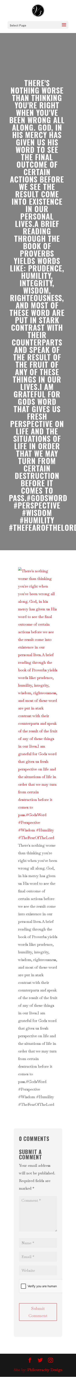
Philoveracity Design (44, 1369)
